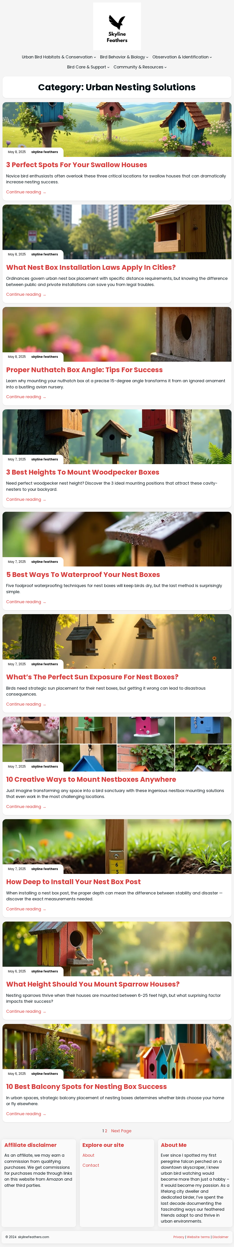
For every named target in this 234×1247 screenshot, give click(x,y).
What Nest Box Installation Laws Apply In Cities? (91, 267)
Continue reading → (26, 192)
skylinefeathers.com (33, 1237)
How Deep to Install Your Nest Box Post (73, 882)
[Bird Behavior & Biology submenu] (147, 57)
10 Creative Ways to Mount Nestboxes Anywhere (91, 779)
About (88, 1155)
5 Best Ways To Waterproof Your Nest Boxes (83, 575)
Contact (90, 1165)
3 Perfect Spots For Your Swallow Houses (76, 165)
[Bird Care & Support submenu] (108, 67)
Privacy (179, 1237)
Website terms (198, 1237)
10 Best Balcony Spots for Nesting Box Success (86, 1087)
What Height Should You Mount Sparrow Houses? (93, 984)
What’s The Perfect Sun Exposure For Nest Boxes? (92, 677)
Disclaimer (221, 1237)
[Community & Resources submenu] (165, 67)
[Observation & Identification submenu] (211, 57)
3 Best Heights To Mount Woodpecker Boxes (83, 472)
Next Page (121, 1131)
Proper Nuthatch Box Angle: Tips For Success (84, 370)
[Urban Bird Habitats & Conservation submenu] (95, 57)
